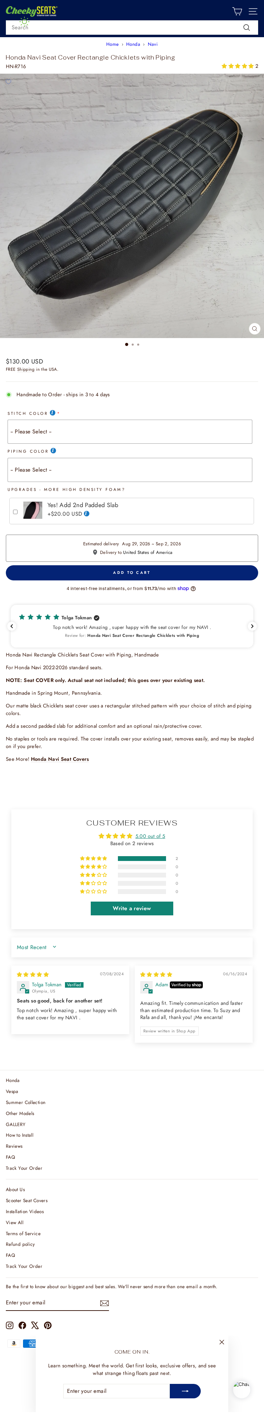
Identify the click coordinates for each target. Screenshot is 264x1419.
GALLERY (16, 1124)
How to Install (19, 1135)
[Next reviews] (252, 626)
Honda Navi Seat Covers (60, 759)
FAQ (10, 1157)
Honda (133, 44)
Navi (153, 44)
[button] (238, 66)
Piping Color (28, 451)
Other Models (20, 1113)
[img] (33, 974)
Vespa (12, 1091)
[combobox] (132, 27)
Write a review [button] (132, 908)
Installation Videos (25, 1211)
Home (112, 44)
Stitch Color (28, 413)
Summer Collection (25, 1102)
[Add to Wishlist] (8, 82)
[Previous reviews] (11, 626)
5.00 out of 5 (150, 836)
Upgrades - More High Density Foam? (66, 489)
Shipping (26, 369)
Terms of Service (23, 1233)
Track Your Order (24, 1168)
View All (14, 1222)
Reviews (14, 1146)
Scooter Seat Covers (26, 1200)
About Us (15, 1189)
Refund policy (20, 1244)
